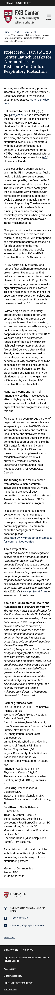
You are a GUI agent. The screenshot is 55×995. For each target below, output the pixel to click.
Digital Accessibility (13, 976)
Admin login (9, 937)
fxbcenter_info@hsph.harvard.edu (27, 925)
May (27, 32)
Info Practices (10, 989)
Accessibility (10, 969)
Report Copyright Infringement (18, 983)
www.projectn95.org (35, 591)
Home (6, 32)
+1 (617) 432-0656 (19, 918)
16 (35, 32)
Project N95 (18, 115)
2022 (17, 32)
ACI (45, 157)
